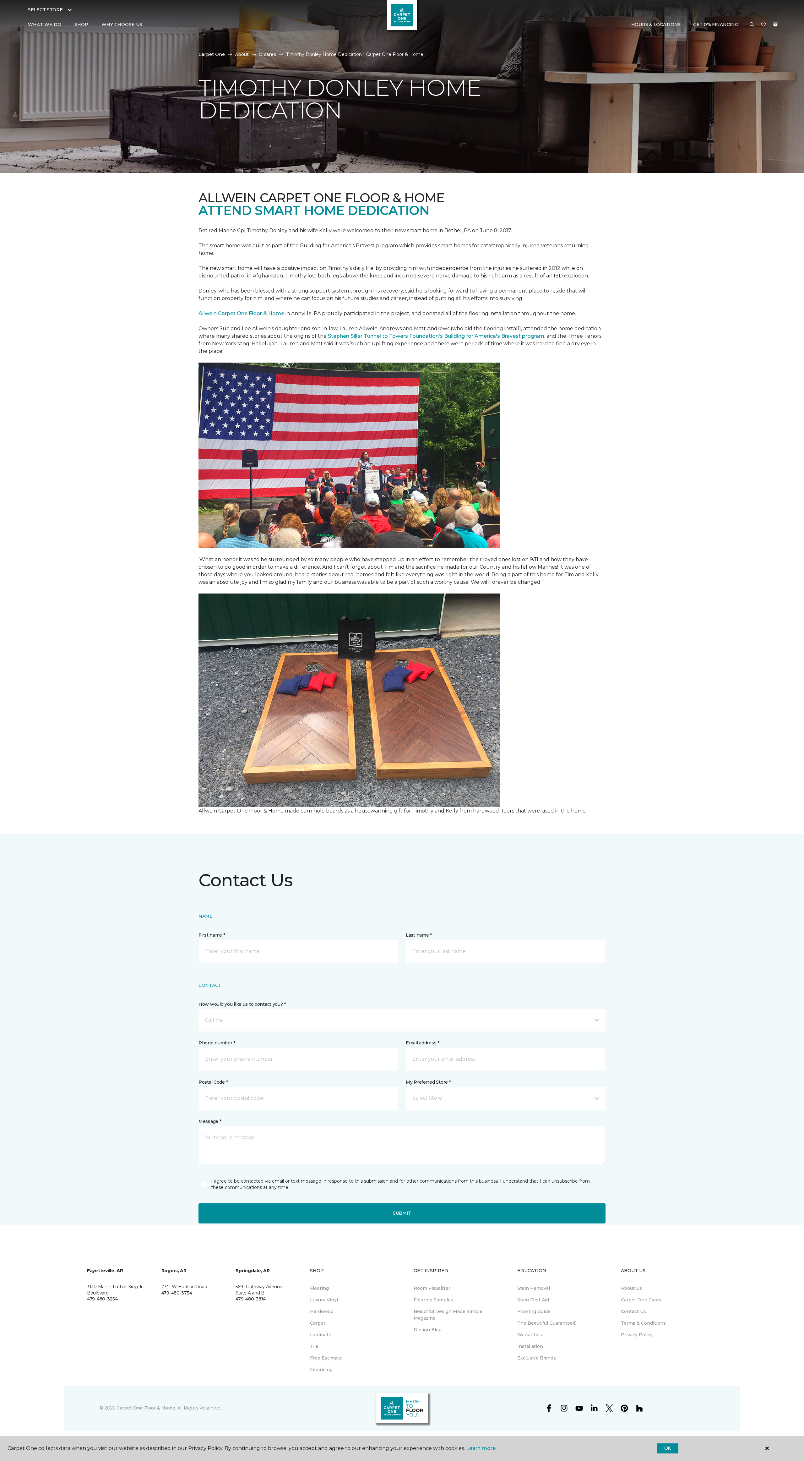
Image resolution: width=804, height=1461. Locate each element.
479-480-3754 (176, 1293)
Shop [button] (81, 24)
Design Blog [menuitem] (428, 1329)
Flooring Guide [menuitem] (534, 1311)
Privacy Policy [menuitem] (637, 1335)
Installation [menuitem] (530, 1346)
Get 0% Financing (715, 24)
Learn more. (481, 1448)
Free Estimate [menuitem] (326, 1358)
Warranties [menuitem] (529, 1335)
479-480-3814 (251, 1299)
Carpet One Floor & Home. (146, 1408)
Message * (209, 1121)
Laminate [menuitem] (320, 1335)
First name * (211, 935)
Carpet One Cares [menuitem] (641, 1300)
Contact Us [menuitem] (633, 1311)
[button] (752, 25)
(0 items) (775, 24)
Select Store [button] (45, 10)
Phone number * (216, 1043)
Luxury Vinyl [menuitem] (324, 1300)
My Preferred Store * (428, 1082)
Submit (402, 1213)
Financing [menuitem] (321, 1369)
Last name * (419, 935)
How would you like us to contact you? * (242, 1004)
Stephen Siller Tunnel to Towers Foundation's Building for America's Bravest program (436, 336)
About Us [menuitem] (631, 1288)
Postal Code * (213, 1082)
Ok (667, 1448)
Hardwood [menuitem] (322, 1311)
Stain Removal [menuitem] (533, 1288)
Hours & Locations (656, 24)
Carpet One (211, 54)
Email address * (422, 1043)
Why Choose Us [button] (121, 24)
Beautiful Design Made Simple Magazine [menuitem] (448, 1315)
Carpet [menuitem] (317, 1323)
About (242, 54)
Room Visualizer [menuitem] (432, 1288)
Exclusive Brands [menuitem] (536, 1358)
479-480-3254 (102, 1299)
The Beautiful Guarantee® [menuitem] (547, 1323)
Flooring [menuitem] (319, 1288)
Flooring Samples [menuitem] (433, 1300)
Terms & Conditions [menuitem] (643, 1323)
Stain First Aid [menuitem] (533, 1300)
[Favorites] (763, 25)
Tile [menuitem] (314, 1346)
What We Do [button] (44, 24)
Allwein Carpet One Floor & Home (241, 313)
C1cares (267, 54)
